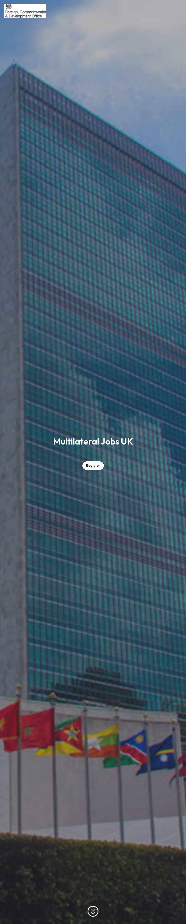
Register (93, 465)
